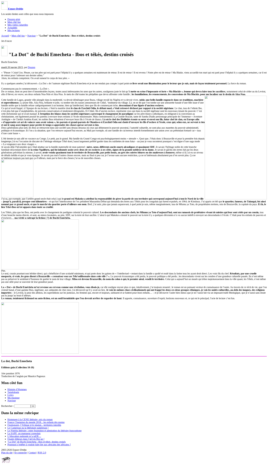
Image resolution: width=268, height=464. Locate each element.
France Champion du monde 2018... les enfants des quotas (36, 422)
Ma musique (13, 397)
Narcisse (31, 35)
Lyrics (10, 395)
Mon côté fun (14, 22)
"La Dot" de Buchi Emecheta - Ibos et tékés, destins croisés (36, 441)
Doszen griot (13, 19)
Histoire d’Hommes (17, 389)
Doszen (31, 67)
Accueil (5, 35)
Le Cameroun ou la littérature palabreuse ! (28, 428)
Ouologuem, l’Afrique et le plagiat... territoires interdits (34, 425)
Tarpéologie (13, 392)
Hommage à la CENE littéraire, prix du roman (30, 419)
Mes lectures (13, 30)
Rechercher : (7, 406)
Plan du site (7, 452)
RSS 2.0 (42, 452)
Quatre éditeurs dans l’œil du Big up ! (25, 439)
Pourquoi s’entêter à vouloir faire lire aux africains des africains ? (39, 444)
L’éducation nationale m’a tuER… (24, 436)
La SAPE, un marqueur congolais (23, 433)
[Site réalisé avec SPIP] (6, 462)
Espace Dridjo (15, 8)
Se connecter (20, 452)
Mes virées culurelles (17, 25)
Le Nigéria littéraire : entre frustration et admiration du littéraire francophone (44, 430)
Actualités (12, 27)
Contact (32, 452)
